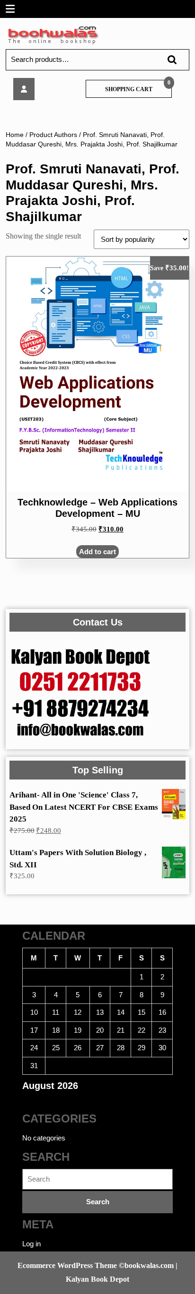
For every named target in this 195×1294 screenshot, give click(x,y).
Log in (31, 1244)
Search (167, 60)
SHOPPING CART (128, 89)
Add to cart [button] (97, 552)
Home (15, 134)
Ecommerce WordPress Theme (67, 1265)
